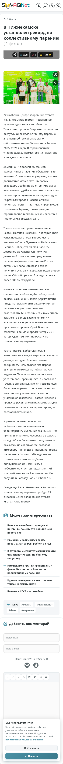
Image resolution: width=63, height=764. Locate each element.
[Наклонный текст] (13, 677)
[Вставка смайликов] (29, 677)
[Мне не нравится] (50, 54)
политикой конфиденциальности (24, 739)
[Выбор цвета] (35, 677)
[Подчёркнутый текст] (18, 677)
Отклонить (33, 748)
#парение (28, 610)
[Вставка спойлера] (46, 677)
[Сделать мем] (55, 75)
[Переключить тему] (58, 5)
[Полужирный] (7, 677)
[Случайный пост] (52, 5)
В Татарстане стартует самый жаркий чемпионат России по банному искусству (31, 554)
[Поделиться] (15, 54)
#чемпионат (45, 604)
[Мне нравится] (41, 54)
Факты (12, 19)
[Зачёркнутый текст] (24, 677)
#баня (12, 610)
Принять (33, 756)
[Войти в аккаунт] (38, 5)
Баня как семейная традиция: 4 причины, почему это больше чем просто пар (29, 529)
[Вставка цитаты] (40, 677)
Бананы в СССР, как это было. (26, 591)
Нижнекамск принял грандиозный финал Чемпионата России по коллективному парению (29, 569)
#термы (26, 604)
